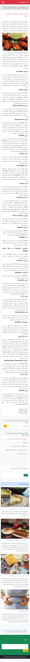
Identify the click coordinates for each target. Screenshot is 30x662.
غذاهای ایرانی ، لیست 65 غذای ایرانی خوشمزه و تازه (17, 540)
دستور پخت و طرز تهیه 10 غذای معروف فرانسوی (18, 509)
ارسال (26, 475)
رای (5, 426)
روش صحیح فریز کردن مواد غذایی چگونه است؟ (18, 576)
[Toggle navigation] (3, 2)
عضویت (25, 650)
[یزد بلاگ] (24, 2)
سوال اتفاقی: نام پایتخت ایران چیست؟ (19, 468)
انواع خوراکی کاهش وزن (23, 611)
